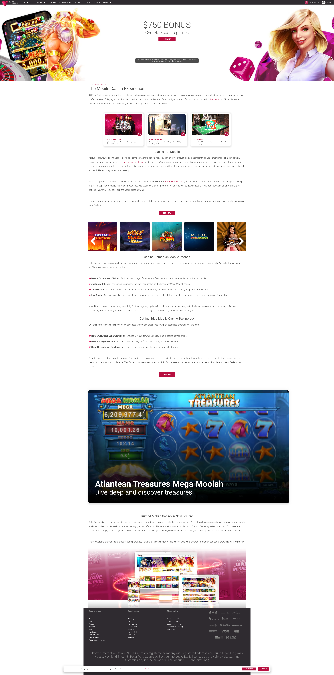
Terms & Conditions (174, 619)
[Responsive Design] (225, 613)
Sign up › (167, 213)
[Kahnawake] (225, 619)
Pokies (23, 2)
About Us (131, 635)
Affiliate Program (173, 629)
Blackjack (92, 627)
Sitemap (131, 637)
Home (91, 84)
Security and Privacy (174, 624)
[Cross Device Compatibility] (213, 613)
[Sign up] (167, 577)
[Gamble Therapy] (231, 638)
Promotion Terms (173, 621)
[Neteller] (213, 632)
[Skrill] (219, 638)
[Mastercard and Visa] (237, 632)
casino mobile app (174, 181)
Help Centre (96, 2)
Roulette (92, 629)
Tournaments (94, 637)
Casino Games (37, 2)
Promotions (86, 2)
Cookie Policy (146, 669)
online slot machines (133, 162)
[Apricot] (213, 619)
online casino (213, 99)
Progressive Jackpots (97, 640)
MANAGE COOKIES (249, 669)
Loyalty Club (132, 632)
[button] (242, 241)
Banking (131, 619)
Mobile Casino (63, 2)
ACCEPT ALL (263, 669)
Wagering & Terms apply (174, 61)
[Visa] (225, 632)
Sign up (167, 39)
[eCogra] (225, 625)
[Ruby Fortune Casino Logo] (10, 4)
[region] (167, 669)
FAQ (129, 621)
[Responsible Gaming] (237, 613)
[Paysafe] (237, 625)
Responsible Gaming (175, 627)
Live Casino (52, 2)
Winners (77, 2)
